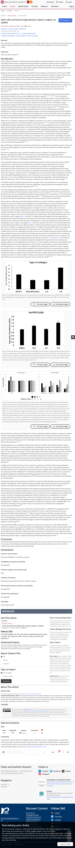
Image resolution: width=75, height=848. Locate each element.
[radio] (23, 657)
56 (10, 90)
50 (24, 141)
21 (64, 86)
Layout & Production (33, 817)
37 (49, 96)
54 (52, 96)
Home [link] (3, 11)
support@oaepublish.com (36, 747)
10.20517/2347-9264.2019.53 (10, 33)
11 (44, 122)
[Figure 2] (30, 223)
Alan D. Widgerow (20, 29)
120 (36, 186)
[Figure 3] (57, 238)
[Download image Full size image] (36, 277)
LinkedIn (45, 771)
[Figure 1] (22, 216)
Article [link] (17, 11)
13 (1, 74)
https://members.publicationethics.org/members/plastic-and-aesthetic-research (60, 784)
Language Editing (32, 815)
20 (60, 79)
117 (8, 149)
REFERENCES (8, 611)
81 (25, 141)
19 (48, 96)
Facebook (56, 771)
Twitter (68, 771)
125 (51, 256)
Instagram (46, 774)
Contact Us (5, 784)
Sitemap (4, 787)
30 (66, 86)
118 (34, 186)
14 (58, 79)
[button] (65, 20)
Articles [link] (9, 11)
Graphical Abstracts (33, 819)
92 (27, 141)
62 (39, 195)
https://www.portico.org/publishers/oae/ (60, 798)
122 (19, 441)
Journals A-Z (30, 813)
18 (46, 96)
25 (51, 191)
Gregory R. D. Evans (7, 29)
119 (27, 512)
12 (45, 122)
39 (50, 96)
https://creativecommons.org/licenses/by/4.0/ (36, 711)
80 (57, 106)
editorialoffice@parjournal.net (12, 773)
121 (17, 441)
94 (24, 451)
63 (41, 195)
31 (8, 90)
